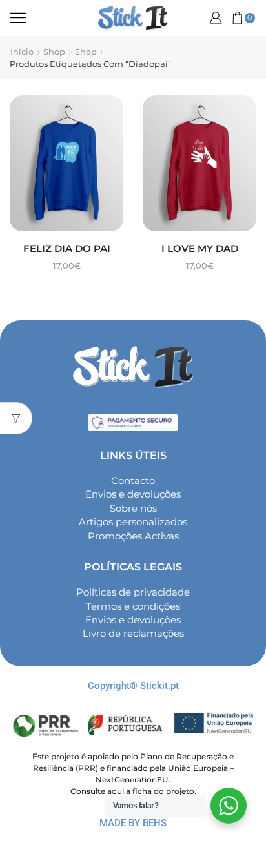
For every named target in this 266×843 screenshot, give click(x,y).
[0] (232, 18)
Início (22, 51)
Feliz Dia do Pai (66, 249)
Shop (54, 51)
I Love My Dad (199, 249)
